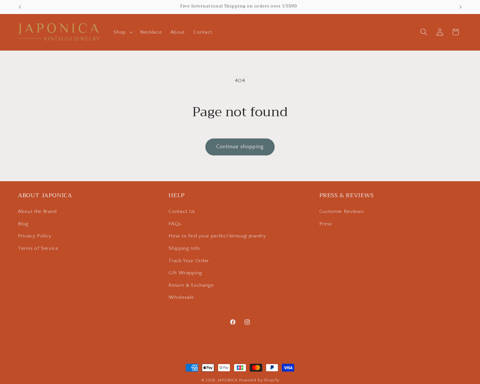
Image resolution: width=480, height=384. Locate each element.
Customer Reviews (341, 212)
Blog (23, 224)
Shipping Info (184, 248)
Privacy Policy (34, 236)
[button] (122, 32)
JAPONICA (228, 380)
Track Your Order (188, 261)
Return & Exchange (191, 285)
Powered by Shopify (259, 380)
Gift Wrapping (185, 273)
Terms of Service (38, 248)
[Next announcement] (460, 7)
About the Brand (37, 212)
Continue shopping (240, 147)
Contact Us (181, 212)
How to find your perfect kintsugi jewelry (217, 236)
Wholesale (181, 297)
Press (325, 224)
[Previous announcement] (20, 7)
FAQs (174, 224)
